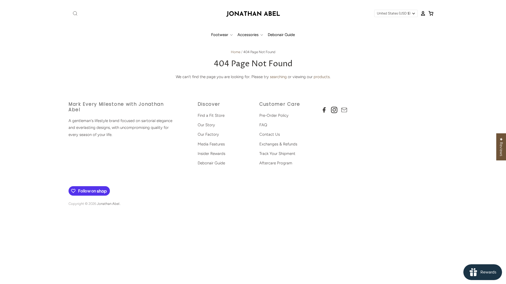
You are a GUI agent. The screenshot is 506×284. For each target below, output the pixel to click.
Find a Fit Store (211, 115)
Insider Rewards (211, 153)
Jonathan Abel (108, 204)
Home (235, 52)
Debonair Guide (281, 34)
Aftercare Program (275, 163)
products (322, 76)
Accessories (248, 34)
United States (393, 13)
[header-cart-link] (430, 13)
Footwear (220, 34)
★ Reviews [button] (501, 147)
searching (278, 76)
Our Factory (208, 134)
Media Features (211, 144)
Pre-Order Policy (274, 115)
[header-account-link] (422, 13)
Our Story (206, 125)
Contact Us (269, 134)
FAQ (263, 125)
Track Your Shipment (277, 153)
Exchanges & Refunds (278, 144)
